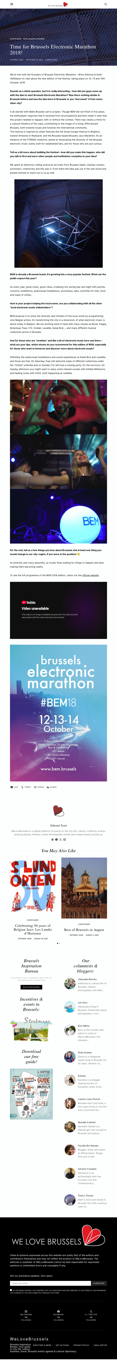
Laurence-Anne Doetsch (89, 1098)
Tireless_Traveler (85, 1195)
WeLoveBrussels (29, 1339)
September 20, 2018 (34, 60)
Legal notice (100, 1345)
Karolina (82, 1075)
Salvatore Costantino (87, 1168)
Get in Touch (62, 1345)
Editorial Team (16, 60)
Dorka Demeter (85, 1052)
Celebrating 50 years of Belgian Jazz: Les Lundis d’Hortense (33, 929)
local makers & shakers (33, 39)
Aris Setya (82, 1002)
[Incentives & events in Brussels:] (31, 1029)
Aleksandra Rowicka (87, 979)
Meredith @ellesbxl (87, 1122)
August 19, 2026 (41, 939)
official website (90, 575)
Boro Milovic (84, 1025)
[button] (57, 943)
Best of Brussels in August (84, 929)
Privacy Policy (81, 1345)
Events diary (15, 39)
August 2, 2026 (92, 935)
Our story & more (42, 1345)
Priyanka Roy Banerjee (88, 1145)
